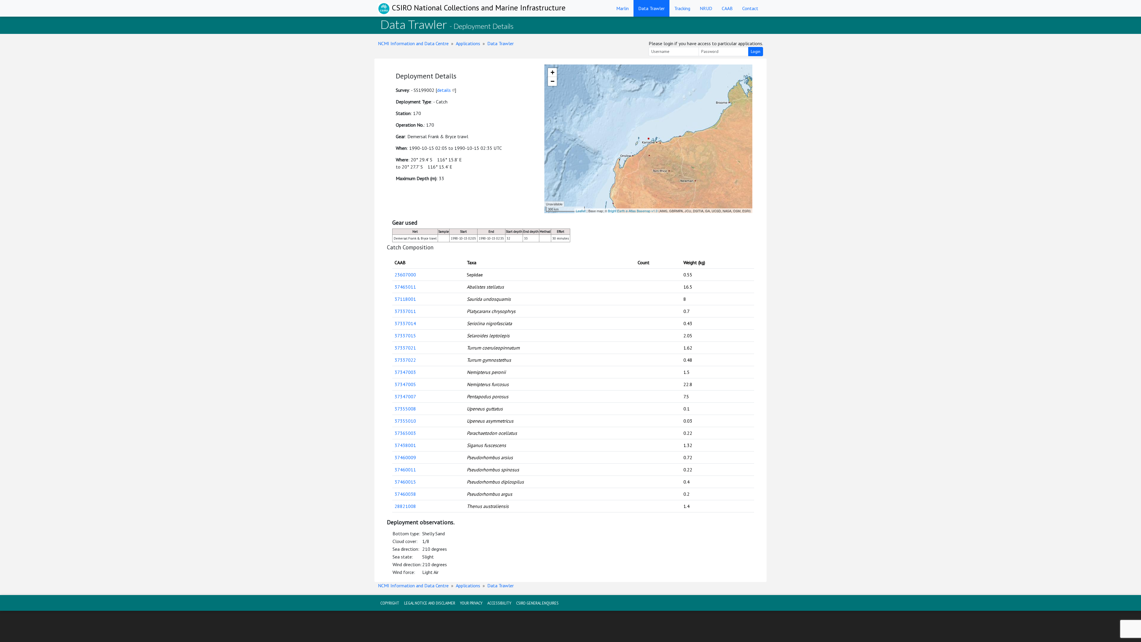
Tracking (682, 8)
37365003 (405, 433)
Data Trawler (651, 8)
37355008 (405, 409)
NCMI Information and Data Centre (413, 43)
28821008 (405, 506)
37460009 (405, 457)
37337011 (405, 311)
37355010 (405, 421)
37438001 (405, 445)
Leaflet (581, 210)
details (444, 90)
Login (755, 51)
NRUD (706, 8)
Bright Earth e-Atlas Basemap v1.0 (633, 210)
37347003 (405, 372)
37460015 (405, 482)
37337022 (405, 360)
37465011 (405, 287)
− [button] (552, 81)
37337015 (405, 336)
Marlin (622, 8)
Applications (468, 43)
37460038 (405, 494)
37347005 (405, 384)
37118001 (405, 299)
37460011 (405, 470)
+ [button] (552, 72)
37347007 (405, 396)
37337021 (405, 348)
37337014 (405, 323)
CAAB (727, 8)
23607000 (405, 275)
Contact (750, 8)
